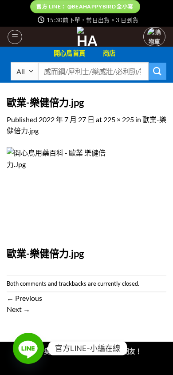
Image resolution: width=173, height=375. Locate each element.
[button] (15, 37)
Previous (24, 298)
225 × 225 (118, 119)
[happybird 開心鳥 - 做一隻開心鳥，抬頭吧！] (87, 37)
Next (18, 309)
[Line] (28, 348)
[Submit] (157, 71)
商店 (109, 53)
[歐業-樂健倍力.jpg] (56, 196)
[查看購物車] (154, 36)
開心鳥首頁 (69, 53)
